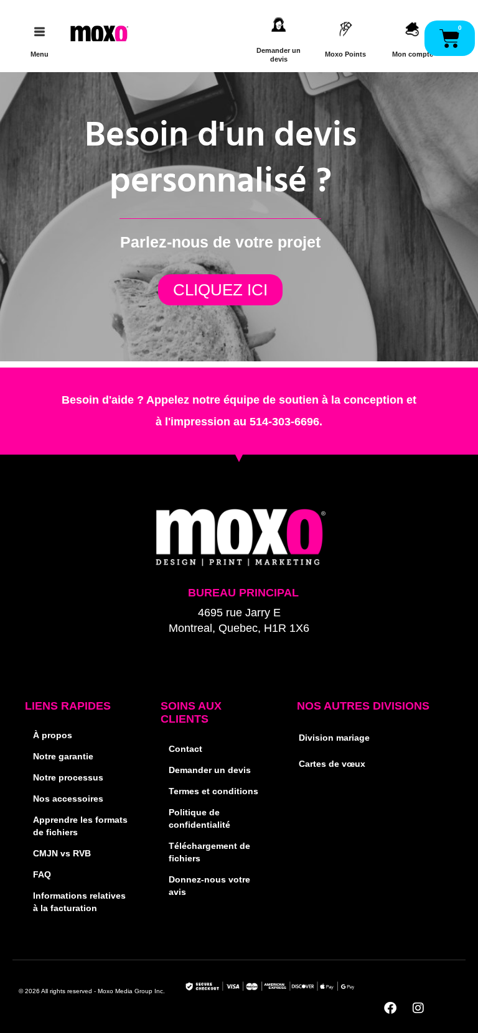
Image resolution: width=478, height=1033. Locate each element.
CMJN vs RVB (62, 853)
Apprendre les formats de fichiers (80, 826)
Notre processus (68, 777)
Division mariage (334, 738)
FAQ (42, 874)
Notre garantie (63, 756)
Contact (185, 749)
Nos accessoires (68, 799)
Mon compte (412, 54)
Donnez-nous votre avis (209, 886)
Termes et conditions (213, 791)
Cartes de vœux (332, 764)
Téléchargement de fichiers (209, 852)
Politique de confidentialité (199, 819)
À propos (52, 735)
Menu (39, 54)
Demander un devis (210, 770)
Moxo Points (345, 54)
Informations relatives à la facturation (79, 902)
